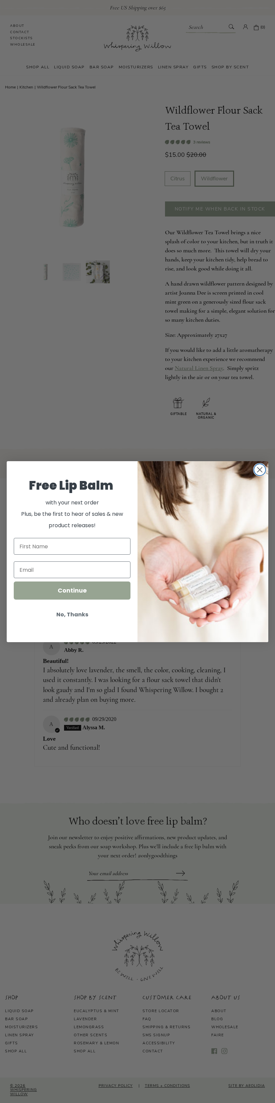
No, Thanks (72, 614)
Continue (72, 590)
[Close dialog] (260, 470)
